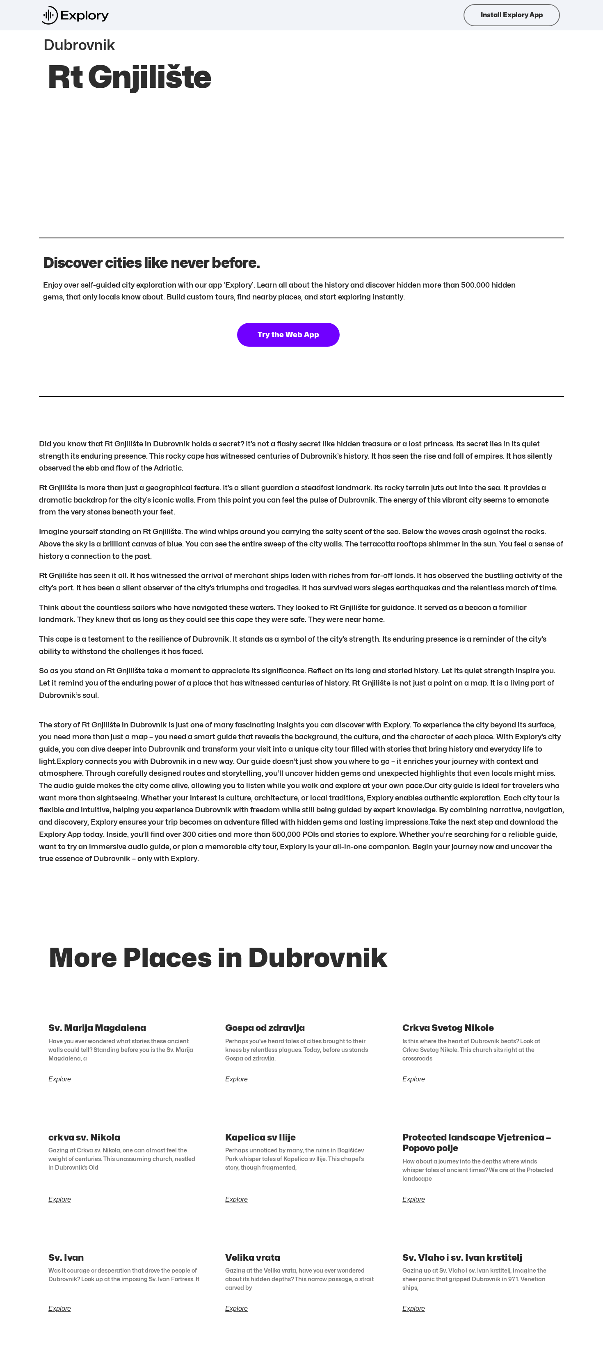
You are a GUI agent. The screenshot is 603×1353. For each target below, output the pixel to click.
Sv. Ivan (66, 1257)
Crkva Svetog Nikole (448, 1027)
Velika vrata (252, 1257)
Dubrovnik (79, 44)
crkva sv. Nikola (84, 1137)
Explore (59, 1079)
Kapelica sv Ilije (260, 1137)
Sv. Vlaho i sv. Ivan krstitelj (462, 1257)
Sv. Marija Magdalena (97, 1027)
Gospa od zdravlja (265, 1027)
